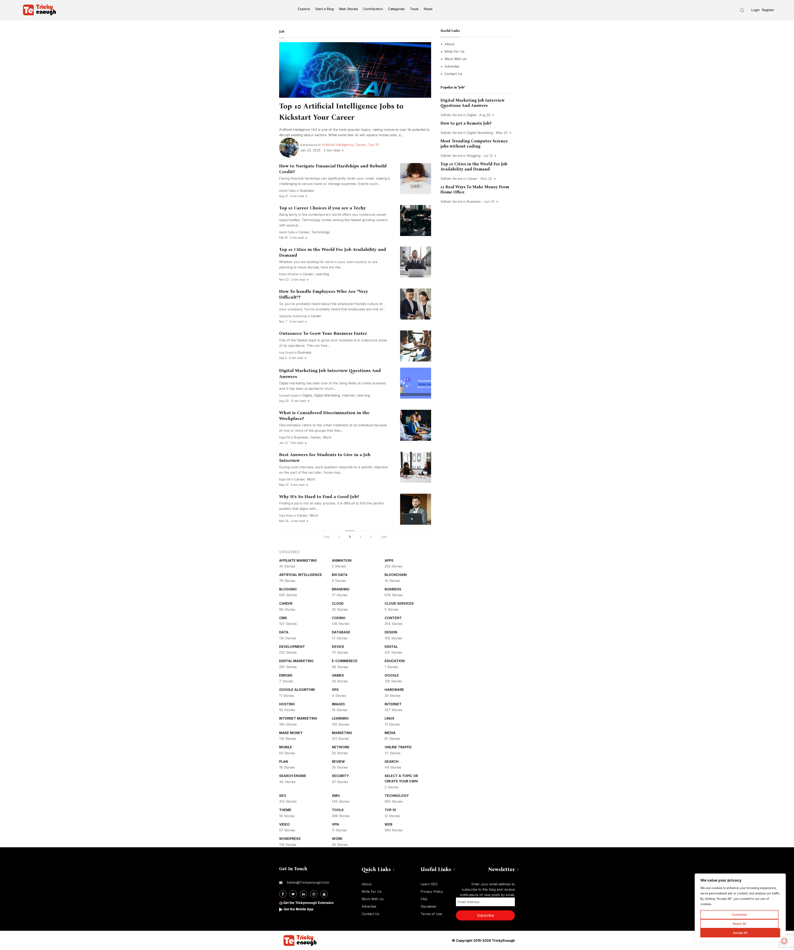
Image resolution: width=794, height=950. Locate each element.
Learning (322, 274)
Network (340, 747)
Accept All (740, 933)
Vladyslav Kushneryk (293, 316)
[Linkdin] (303, 894)
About (449, 44)
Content (393, 618)
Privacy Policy (432, 891)
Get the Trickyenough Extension (308, 902)
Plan (283, 761)
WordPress (290, 839)
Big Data (340, 575)
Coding (338, 618)
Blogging (288, 589)
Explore (304, 9)
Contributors (373, 9)
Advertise (452, 66)
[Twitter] (293, 894)
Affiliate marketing (298, 560)
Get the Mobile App (298, 909)
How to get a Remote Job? (465, 123)
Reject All (739, 923)
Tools (414, 9)
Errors (285, 675)
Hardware (394, 690)
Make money (291, 733)
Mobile (285, 747)
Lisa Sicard (286, 352)
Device (338, 647)
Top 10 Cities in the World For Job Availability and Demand (473, 166)
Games (338, 675)
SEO (282, 796)
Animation (342, 560)
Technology (320, 232)
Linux (390, 718)
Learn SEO (429, 884)
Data (283, 632)
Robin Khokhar (289, 274)
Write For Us (454, 51)
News (428, 9)
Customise (739, 914)
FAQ (424, 899)
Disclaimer (429, 906)
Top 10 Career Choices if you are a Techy (322, 208)
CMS (283, 618)
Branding (340, 589)
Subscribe (485, 915)
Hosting (287, 704)
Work (327, 437)
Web (388, 824)
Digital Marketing (327, 395)
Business (307, 190)
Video (284, 824)
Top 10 (373, 145)
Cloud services (399, 603)
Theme (285, 810)
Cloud (338, 603)
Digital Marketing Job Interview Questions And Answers (472, 103)
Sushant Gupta (289, 395)
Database (341, 632)
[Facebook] (282, 894)
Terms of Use (431, 914)
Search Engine (292, 776)
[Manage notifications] (784, 941)
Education (395, 661)
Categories (396, 9)
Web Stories (348, 9)
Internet (348, 395)
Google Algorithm (297, 690)
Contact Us (453, 74)
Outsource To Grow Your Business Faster (323, 333)
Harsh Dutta (287, 232)
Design (391, 632)
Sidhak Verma (451, 115)
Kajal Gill (284, 437)
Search (391, 761)
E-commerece (345, 661)
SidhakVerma (308, 145)
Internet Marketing (298, 718)
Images (338, 704)
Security (340, 776)
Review (338, 761)
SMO (336, 796)
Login (755, 10)
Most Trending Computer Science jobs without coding (474, 143)
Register (768, 10)
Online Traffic (398, 747)
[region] (740, 908)
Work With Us (455, 59)
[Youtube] (324, 894)
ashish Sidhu (287, 190)
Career (360, 145)
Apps (389, 560)
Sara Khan (286, 515)
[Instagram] (313, 894)
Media (390, 733)
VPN (335, 824)
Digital (307, 395)
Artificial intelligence (337, 145)
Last (383, 537)
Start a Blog (324, 9)
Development (292, 647)
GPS (335, 690)
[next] (371, 537)
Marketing (342, 733)
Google (392, 675)
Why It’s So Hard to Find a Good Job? (319, 496)
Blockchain (396, 575)
